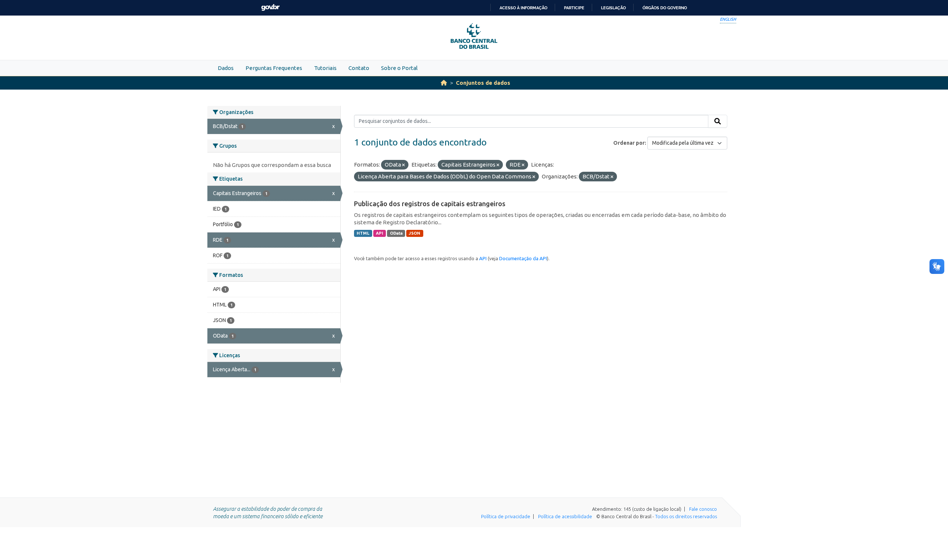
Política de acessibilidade (565, 516)
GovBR (270, 7)
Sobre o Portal (399, 68)
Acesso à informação (523, 7)
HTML (363, 233)
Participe (574, 7)
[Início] (444, 83)
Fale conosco (703, 509)
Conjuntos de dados (483, 83)
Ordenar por (629, 143)
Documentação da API (523, 258)
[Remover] (403, 165)
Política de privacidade (505, 516)
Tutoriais (325, 68)
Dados (226, 68)
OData (396, 233)
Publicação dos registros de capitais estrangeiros (429, 203)
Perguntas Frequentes (274, 68)
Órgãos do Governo (664, 7)
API (379, 233)
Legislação (613, 7)
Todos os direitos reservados (686, 516)
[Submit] (717, 121)
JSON (414, 233)
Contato (358, 68)
